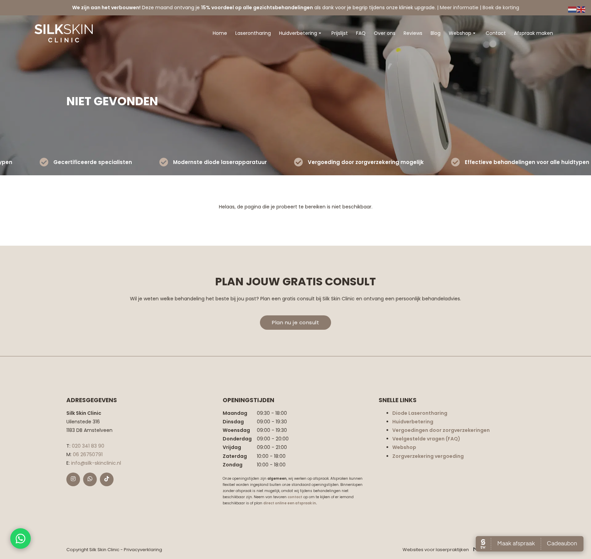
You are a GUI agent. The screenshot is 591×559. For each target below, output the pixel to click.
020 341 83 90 (88, 445)
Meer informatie (459, 7)
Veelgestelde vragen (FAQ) (426, 438)
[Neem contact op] (20, 538)
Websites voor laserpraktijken (436, 549)
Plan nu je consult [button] (295, 322)
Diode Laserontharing (419, 413)
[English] (581, 9)
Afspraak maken (533, 33)
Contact (496, 33)
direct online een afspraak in (289, 503)
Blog (436, 33)
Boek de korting (501, 7)
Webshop (460, 33)
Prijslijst (339, 33)
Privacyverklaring (143, 549)
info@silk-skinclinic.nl (96, 463)
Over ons (384, 33)
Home (220, 33)
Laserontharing (253, 33)
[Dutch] (572, 9)
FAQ (361, 33)
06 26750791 (88, 454)
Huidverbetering (298, 33)
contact (295, 497)
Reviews (413, 33)
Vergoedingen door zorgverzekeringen (441, 430)
